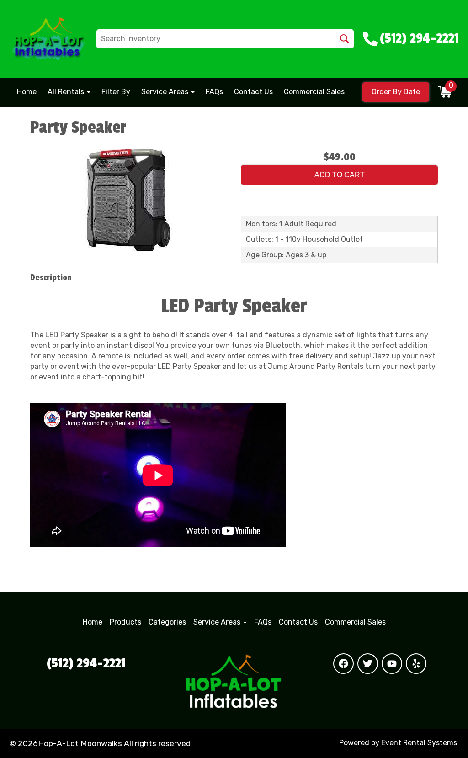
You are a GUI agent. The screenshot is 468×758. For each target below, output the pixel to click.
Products (125, 622)
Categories (167, 622)
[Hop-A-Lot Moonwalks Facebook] (343, 663)
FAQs (214, 91)
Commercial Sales (314, 91)
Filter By (115, 91)
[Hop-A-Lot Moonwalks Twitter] (367, 663)
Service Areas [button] (165, 91)
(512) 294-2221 (86, 663)
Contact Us (253, 91)
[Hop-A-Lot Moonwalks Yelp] (416, 663)
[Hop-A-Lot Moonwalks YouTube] (392, 663)
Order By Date (396, 91)
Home (27, 91)
